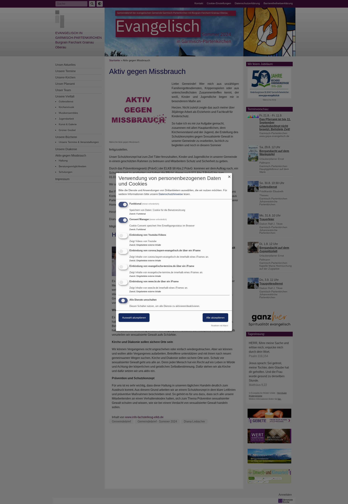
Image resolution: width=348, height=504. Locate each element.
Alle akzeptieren (215, 317)
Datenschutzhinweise (171, 194)
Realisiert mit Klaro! (219, 325)
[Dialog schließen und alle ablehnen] (229, 175)
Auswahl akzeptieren (134, 317)
